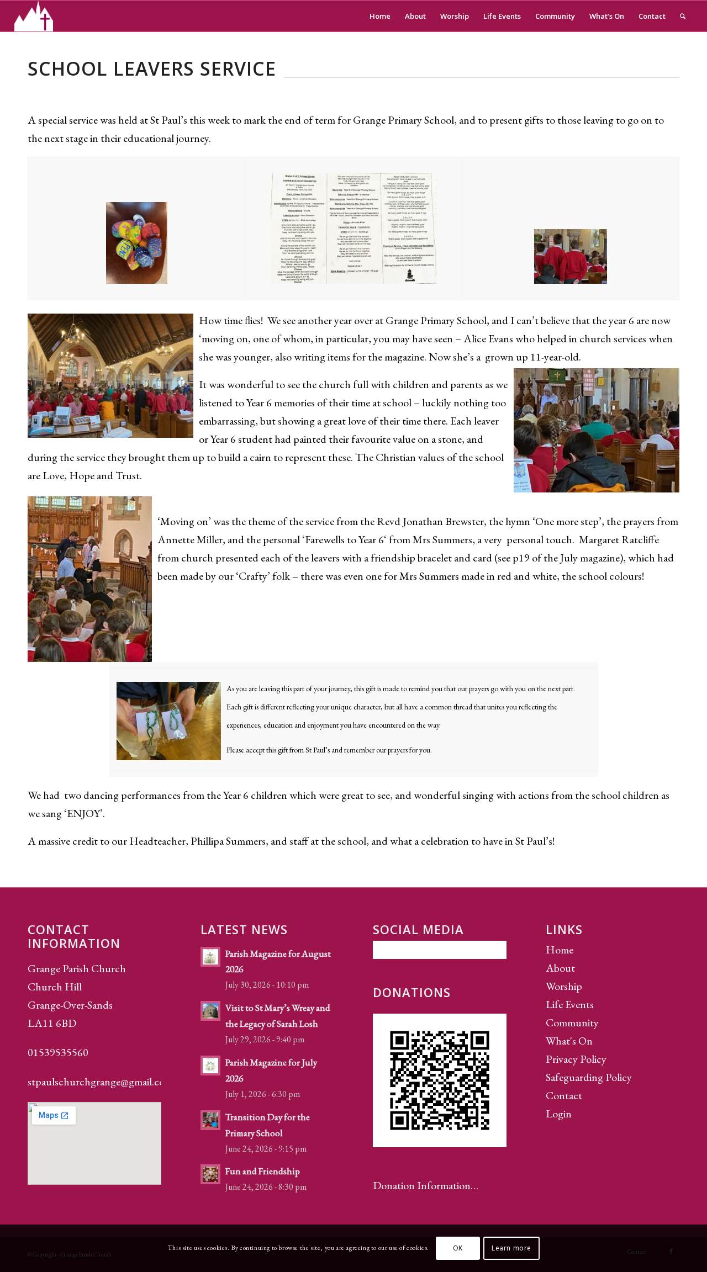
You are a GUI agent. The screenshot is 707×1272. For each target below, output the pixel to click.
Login (559, 1113)
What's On (569, 1041)
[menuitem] (380, 16)
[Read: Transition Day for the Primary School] (210, 1120)
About (560, 968)
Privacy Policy (576, 1059)
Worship (564, 986)
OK (458, 1248)
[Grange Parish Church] (34, 16)
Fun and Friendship (262, 1171)
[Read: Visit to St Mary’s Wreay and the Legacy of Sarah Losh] (210, 1011)
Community (572, 1022)
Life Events (570, 1004)
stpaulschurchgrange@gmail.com (100, 1081)
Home (559, 949)
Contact (564, 1095)
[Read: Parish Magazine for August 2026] (210, 957)
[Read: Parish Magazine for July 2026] (210, 1065)
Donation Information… (425, 1185)
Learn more (511, 1248)
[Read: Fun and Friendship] (210, 1174)
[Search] (683, 16)
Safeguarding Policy (589, 1077)
